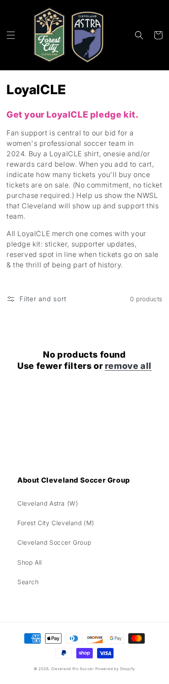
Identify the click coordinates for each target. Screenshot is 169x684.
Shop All (29, 562)
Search (28, 581)
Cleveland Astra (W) (47, 503)
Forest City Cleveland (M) (55, 522)
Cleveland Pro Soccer (72, 669)
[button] (10, 35)
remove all (128, 366)
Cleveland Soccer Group (54, 542)
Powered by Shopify (115, 669)
